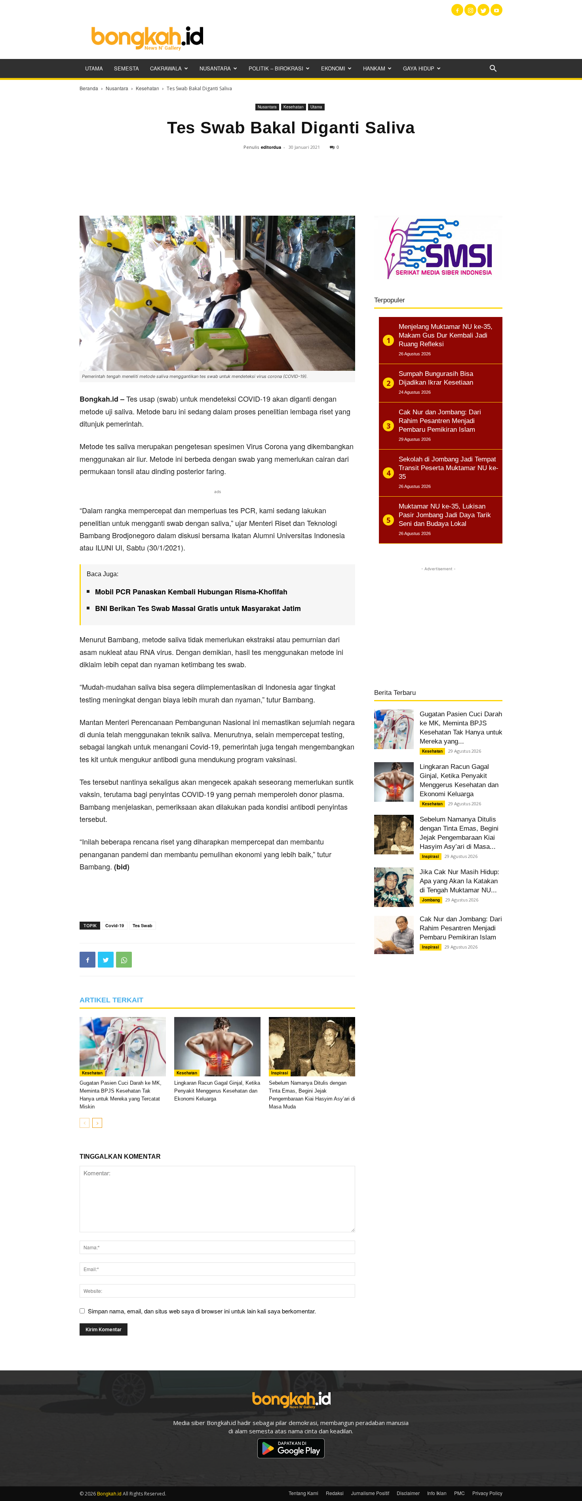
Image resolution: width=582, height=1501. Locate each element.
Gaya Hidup (418, 68)
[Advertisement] (358, 37)
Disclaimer (408, 1493)
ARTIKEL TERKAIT (111, 1000)
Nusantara (215, 68)
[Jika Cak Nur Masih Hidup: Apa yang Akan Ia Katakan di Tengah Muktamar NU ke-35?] (394, 887)
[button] (492, 69)
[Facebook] (457, 10)
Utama (94, 68)
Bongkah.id (109, 1493)
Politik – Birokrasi (276, 68)
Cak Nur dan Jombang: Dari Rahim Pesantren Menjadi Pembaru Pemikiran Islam (461, 928)
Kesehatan (147, 88)
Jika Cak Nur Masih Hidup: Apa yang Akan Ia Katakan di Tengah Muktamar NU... (459, 881)
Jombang (431, 900)
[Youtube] (496, 10)
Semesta (126, 68)
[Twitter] (483, 10)
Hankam (374, 68)
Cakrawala (166, 68)
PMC (459, 1493)
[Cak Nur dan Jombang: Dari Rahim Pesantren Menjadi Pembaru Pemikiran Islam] (394, 934)
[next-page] (97, 1123)
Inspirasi (279, 1073)
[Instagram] (470, 10)
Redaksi (335, 1493)
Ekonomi (333, 68)
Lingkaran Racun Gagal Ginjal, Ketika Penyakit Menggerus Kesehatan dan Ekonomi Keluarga (217, 1091)
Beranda (89, 88)
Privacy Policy (487, 1493)
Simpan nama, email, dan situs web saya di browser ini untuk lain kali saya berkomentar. (202, 1311)
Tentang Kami (303, 1493)
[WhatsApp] (124, 960)
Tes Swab (142, 925)
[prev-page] (84, 1123)
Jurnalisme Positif (370, 1493)
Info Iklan (437, 1493)
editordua (271, 147)
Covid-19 (114, 925)
